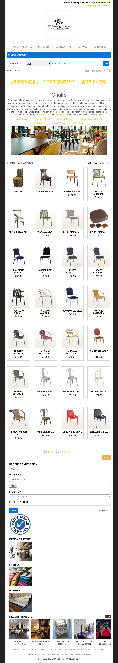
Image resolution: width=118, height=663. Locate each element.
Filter (13, 510)
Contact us (99, 46)
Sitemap (98, 649)
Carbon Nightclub (105, 642)
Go (106, 63)
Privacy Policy (35, 654)
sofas (47, 114)
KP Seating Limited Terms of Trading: (69, 654)
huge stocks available (59, 82)
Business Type (64, 46)
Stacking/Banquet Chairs (91, 118)
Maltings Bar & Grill (41, 642)
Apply (13, 485)
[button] (109, 616)
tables (41, 114)
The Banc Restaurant (19, 642)
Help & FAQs (37, 649)
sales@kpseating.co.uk (98, 5)
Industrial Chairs (59, 123)
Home (15, 46)
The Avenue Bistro (62, 642)
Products (44, 46)
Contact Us (54, 649)
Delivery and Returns (77, 649)
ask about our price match (93, 82)
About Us (27, 46)
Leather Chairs (43, 118)
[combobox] (60, 469)
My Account (20, 649)
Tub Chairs (39, 123)
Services (82, 46)
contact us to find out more (24, 82)
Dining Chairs (22, 118)
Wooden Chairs (64, 118)
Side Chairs (79, 123)
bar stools (59, 114)
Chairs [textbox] (59, 469)
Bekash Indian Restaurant (84, 642)
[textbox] (60, 479)
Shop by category (17, 54)
